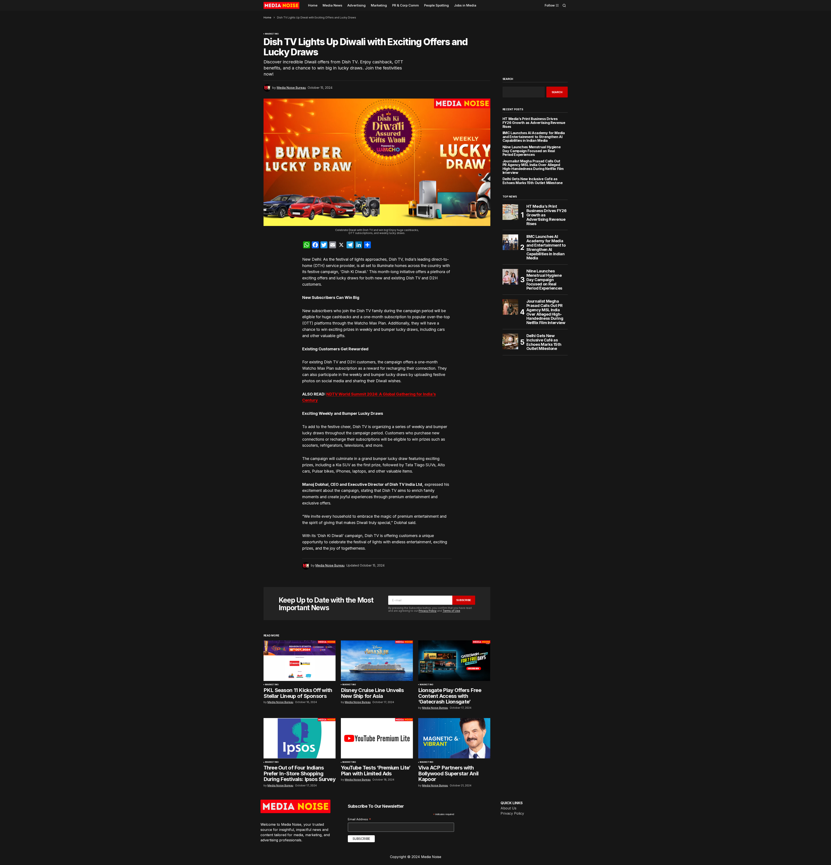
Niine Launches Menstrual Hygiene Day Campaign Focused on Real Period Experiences (532, 151)
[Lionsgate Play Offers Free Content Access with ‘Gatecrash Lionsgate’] (454, 660)
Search (508, 79)
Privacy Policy (427, 610)
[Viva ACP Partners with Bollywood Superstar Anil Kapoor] (454, 738)
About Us (508, 808)
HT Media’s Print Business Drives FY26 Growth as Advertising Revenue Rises (534, 123)
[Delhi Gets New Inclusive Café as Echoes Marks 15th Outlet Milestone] (510, 341)
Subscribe (463, 600)
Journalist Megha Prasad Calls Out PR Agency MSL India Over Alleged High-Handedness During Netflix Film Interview (533, 167)
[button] (564, 5)
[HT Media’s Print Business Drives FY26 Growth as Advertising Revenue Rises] (510, 212)
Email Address (359, 819)
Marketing (272, 34)
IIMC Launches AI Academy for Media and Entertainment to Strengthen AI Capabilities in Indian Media (534, 137)
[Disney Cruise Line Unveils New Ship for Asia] (377, 660)
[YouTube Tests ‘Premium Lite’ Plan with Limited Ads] (377, 738)
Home (267, 17)
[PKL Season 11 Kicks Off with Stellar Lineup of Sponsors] (300, 660)
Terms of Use (451, 610)
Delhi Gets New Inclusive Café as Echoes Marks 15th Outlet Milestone (533, 181)
